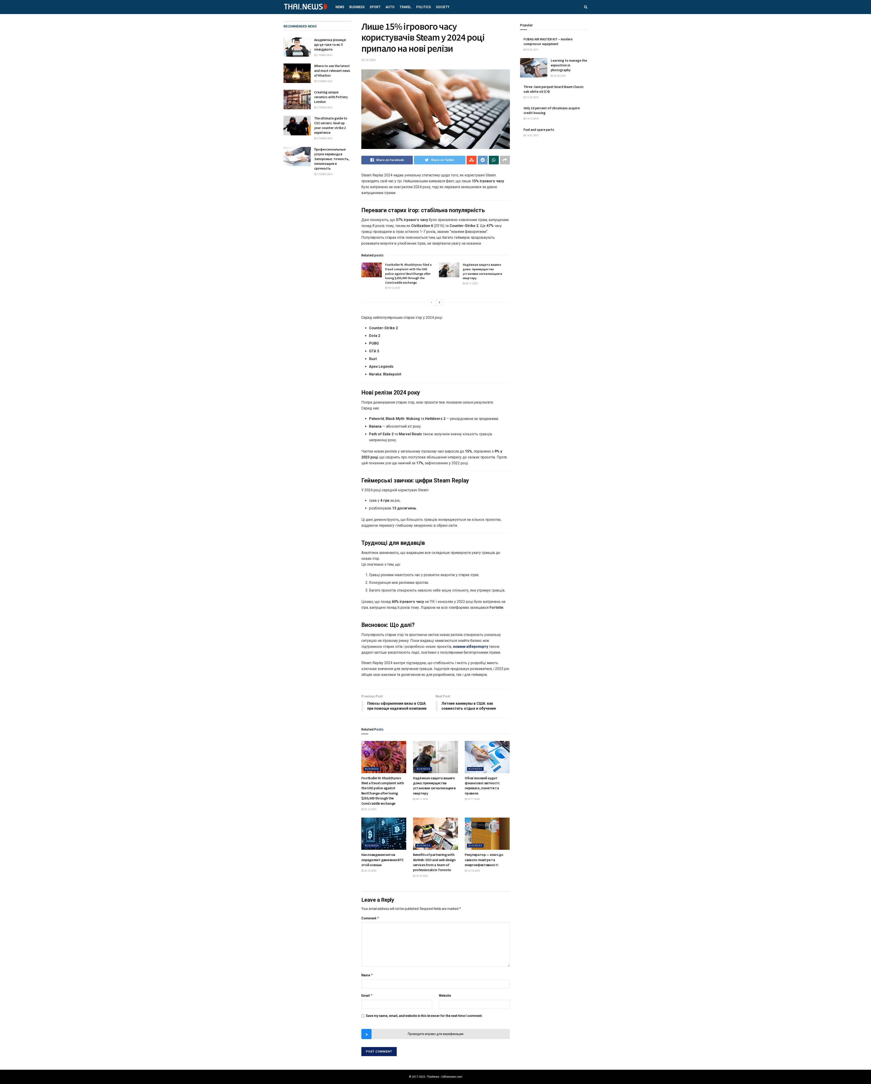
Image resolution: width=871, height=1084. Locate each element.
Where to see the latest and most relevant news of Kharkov (332, 71)
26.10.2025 (369, 870)
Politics (423, 7)
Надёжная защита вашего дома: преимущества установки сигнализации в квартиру (482, 271)
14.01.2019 (532, 135)
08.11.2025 (471, 283)
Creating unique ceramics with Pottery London (331, 97)
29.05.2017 (532, 49)
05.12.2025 (393, 287)
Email (367, 995)
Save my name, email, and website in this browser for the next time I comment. (424, 1016)
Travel (405, 7)
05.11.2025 (473, 799)
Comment (370, 918)
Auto (390, 7)
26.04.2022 (559, 75)
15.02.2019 (532, 97)
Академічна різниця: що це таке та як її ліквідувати (330, 44)
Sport (375, 7)
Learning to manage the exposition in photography (569, 65)
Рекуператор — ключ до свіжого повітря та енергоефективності (484, 859)
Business (357, 7)
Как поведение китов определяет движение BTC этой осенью (382, 859)
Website (445, 995)
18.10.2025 (421, 876)
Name (367, 975)
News (339, 7)
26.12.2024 (368, 60)
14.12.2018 (532, 118)
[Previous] (431, 302)
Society (442, 7)
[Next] (439, 302)
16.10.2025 (473, 870)
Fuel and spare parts (539, 129)
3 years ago (324, 81)
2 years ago (324, 55)
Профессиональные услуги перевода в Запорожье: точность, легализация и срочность (331, 159)
